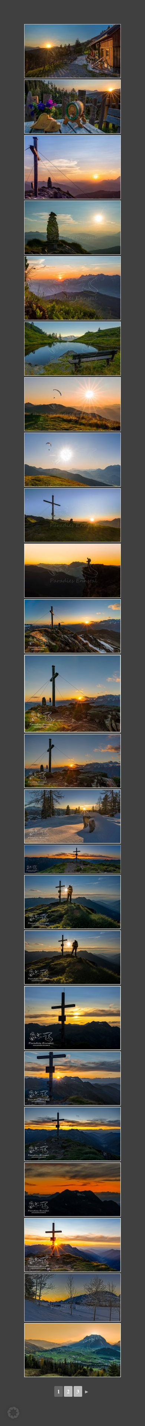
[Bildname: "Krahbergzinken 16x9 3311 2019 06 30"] (72, 228)
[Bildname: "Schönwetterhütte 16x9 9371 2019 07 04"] (72, 107)
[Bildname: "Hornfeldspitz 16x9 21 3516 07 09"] (72, 957)
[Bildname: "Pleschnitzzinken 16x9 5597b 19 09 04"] (72, 460)
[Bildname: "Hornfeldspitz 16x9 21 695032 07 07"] (72, 1245)
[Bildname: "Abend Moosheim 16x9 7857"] (72, 1298)
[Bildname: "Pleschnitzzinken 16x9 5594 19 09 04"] (72, 349)
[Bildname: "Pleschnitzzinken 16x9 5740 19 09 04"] (72, 571)
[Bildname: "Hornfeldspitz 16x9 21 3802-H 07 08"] (72, 1134)
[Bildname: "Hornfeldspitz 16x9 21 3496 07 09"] (72, 902)
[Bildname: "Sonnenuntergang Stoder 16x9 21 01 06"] (72, 816)
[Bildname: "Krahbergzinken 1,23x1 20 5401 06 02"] (72, 693)
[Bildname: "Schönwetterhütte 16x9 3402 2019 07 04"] (72, 51)
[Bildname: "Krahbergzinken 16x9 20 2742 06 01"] (72, 626)
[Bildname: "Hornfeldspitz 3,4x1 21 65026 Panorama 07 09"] (72, 859)
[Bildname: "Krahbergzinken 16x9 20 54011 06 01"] (72, 761)
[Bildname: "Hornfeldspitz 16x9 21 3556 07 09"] (72, 1018)
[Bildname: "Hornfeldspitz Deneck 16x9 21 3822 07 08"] (72, 1189)
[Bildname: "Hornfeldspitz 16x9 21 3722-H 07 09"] (72, 1078)
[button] (13, 1412)
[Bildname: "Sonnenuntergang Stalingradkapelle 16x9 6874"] (72, 1350)
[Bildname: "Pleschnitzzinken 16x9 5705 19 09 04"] (72, 515)
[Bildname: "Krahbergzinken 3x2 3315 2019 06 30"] (72, 288)
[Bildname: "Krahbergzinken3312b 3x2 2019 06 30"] (72, 167)
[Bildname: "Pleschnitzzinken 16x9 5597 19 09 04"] (72, 404)
